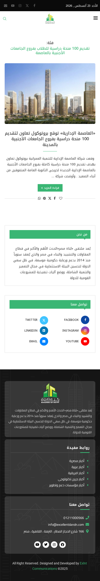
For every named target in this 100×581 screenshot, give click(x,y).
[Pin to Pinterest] (44, 198)
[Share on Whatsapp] (39, 198)
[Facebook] (34, 5)
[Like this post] (60, 198)
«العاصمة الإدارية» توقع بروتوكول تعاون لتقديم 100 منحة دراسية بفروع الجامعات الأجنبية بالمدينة (50, 139)
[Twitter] (27, 5)
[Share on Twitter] (49, 198)
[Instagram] (20, 5)
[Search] (4, 20)
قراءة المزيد (51, 187)
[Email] (5, 5)
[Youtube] (13, 5)
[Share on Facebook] (55, 198)
